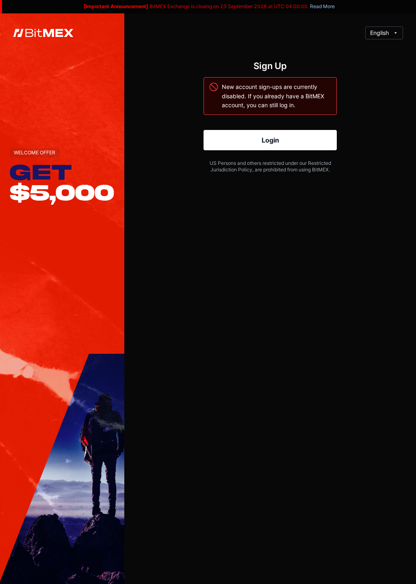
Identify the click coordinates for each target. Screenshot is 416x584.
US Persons (223, 163)
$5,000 (62, 192)
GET (41, 171)
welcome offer (34, 152)
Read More (322, 6)
